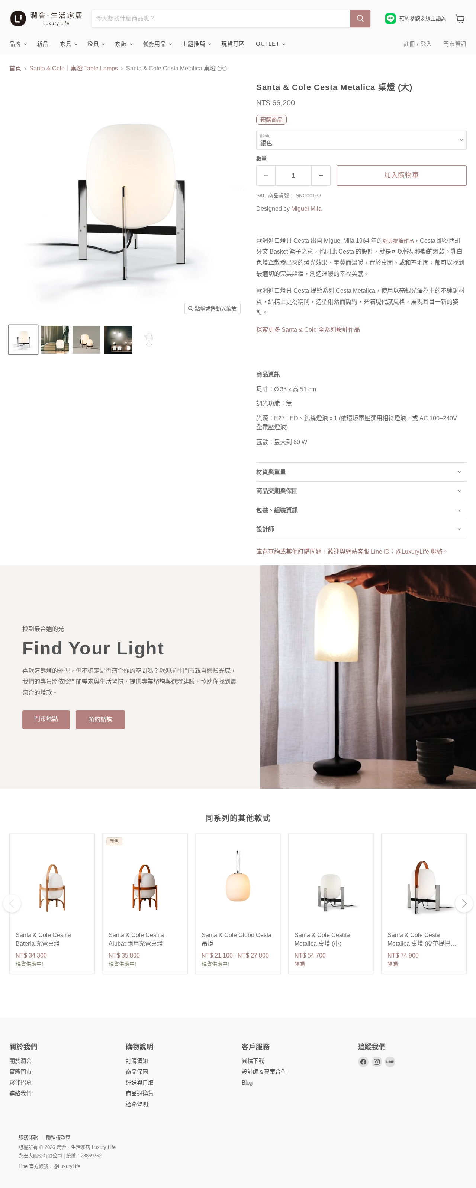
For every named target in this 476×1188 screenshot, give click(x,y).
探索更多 (308, 330)
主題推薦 (194, 44)
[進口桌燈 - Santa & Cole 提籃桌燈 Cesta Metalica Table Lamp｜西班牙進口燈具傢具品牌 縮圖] (149, 339)
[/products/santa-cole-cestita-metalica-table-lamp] (331, 887)
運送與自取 (140, 1082)
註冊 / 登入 (417, 44)
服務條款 (28, 1137)
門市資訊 (455, 44)
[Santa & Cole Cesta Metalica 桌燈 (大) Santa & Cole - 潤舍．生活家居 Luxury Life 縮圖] (118, 339)
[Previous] (12, 904)
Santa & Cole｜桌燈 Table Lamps (73, 68)
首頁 (15, 68)
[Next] (464, 904)
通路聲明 (137, 1104)
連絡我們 (20, 1093)
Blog (247, 1082)
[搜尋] (360, 18)
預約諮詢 (100, 719)
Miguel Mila (306, 209)
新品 (43, 44)
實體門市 (20, 1071)
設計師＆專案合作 (264, 1071)
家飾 (121, 44)
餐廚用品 (155, 44)
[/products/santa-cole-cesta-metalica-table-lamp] (423, 887)
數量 (261, 159)
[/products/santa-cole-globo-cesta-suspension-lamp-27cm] (238, 887)
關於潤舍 (20, 1061)
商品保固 (137, 1071)
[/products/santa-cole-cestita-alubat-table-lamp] (145, 887)
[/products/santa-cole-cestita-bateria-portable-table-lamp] (52, 887)
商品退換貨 (140, 1093)
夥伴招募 (20, 1082)
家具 (66, 44)
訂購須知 (137, 1061)
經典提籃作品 (398, 241)
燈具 (94, 44)
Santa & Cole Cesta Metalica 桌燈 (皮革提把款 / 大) (423, 943)
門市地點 (46, 719)
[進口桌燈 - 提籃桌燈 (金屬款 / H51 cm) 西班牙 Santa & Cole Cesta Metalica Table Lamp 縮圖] (23, 339)
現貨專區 (233, 44)
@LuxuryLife (412, 551)
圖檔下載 (253, 1061)
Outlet (268, 44)
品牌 (16, 44)
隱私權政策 (58, 1137)
